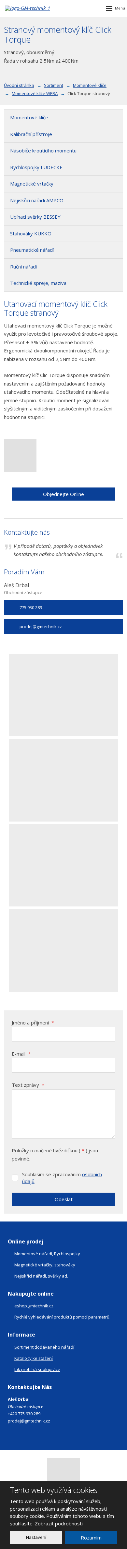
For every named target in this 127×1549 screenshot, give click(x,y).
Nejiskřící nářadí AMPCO (37, 200)
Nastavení (36, 1537)
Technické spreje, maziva (38, 283)
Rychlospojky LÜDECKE (36, 167)
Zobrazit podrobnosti (59, 1523)
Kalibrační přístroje (31, 134)
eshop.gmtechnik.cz (33, 1306)
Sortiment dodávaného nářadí (44, 1347)
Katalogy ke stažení (33, 1358)
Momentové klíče (29, 117)
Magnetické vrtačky (31, 183)
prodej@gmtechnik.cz (29, 1421)
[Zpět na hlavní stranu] (39, 8)
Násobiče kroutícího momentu (43, 150)
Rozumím (91, 1537)
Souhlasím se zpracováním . (62, 1177)
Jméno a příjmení (33, 1022)
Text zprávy (28, 1085)
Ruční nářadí (23, 266)
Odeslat (64, 1199)
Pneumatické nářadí (32, 250)
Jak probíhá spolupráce (37, 1369)
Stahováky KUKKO (30, 233)
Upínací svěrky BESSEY (35, 216)
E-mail (21, 1053)
